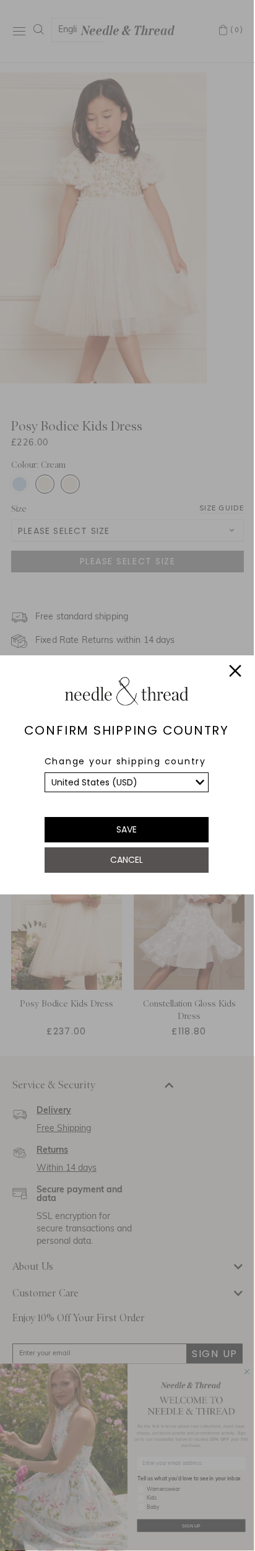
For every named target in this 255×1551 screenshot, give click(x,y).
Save (126, 829)
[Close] (235, 672)
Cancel (126, 860)
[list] (127, 782)
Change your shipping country (125, 761)
